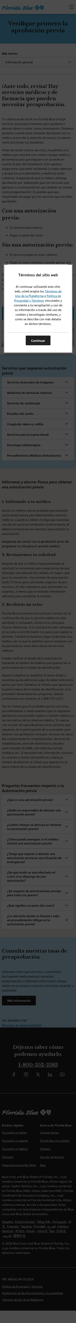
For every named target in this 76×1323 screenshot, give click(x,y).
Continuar (38, 340)
